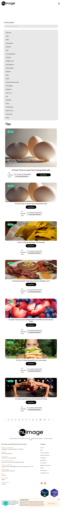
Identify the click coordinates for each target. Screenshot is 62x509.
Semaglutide (4, 449)
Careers (42, 447)
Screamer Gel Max (5, 466)
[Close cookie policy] (59, 499)
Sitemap (42, 467)
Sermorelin (3, 453)
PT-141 (31, 466)
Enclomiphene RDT (12, 457)
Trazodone (3, 484)
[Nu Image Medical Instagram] (45, 483)
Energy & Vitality (5, 469)
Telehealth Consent (44, 473)
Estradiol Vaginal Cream (24, 466)
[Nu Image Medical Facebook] (41, 483)
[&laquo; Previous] (5, 419)
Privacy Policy (43, 462)
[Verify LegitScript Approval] (44, 493)
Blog (41, 450)
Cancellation (43, 457)
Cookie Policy (32, 504)
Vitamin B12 (12, 470)
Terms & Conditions (44, 452)
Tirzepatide (10, 449)
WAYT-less (15, 449)
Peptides (3, 452)
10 (40, 420)
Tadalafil (22, 462)
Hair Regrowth (4, 478)
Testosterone (4, 456)
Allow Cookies (51, 503)
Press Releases (43, 470)
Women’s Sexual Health (6, 465)
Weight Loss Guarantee (45, 465)
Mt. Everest (4, 462)
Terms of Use (40, 505)
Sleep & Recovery (5, 482)
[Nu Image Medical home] (8, 3)
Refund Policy (43, 460)
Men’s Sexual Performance (7, 460)
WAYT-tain (21, 449)
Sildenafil (18, 462)
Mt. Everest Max (11, 462)
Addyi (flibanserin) (14, 466)
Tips (10, 131)
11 (44, 420)
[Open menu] (59, 3)
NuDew (3, 479)
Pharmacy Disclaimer (45, 455)
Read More (43, 175)
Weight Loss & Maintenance (7, 447)
